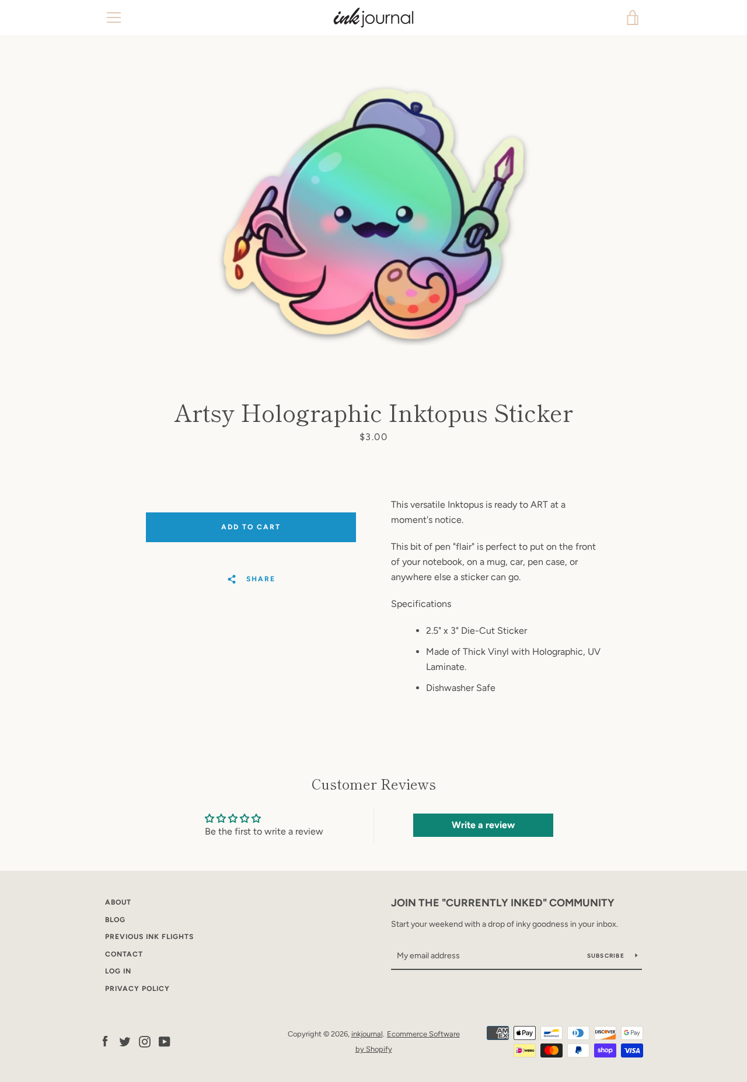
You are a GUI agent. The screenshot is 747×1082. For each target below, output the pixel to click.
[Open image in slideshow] (373, 213)
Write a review (483, 824)
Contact (124, 954)
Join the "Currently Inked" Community (503, 902)
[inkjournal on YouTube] (164, 1040)
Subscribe (607, 955)
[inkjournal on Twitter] (125, 1040)
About (118, 902)
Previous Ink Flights (149, 937)
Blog (115, 920)
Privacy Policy (137, 989)
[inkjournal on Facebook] (105, 1040)
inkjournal (367, 1033)
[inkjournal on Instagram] (145, 1040)
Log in (118, 971)
